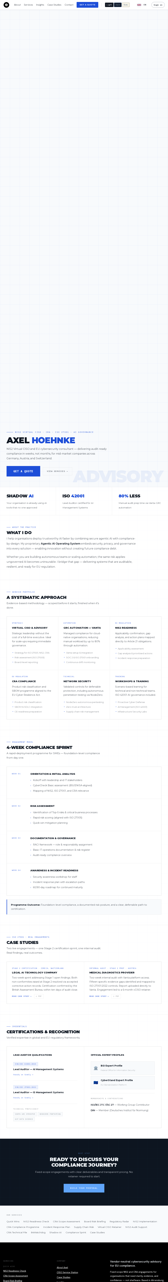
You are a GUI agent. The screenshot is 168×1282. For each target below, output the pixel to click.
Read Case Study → (22, 996)
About (17, 4)
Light (109, 5)
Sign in (158, 5)
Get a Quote (87, 4)
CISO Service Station (67, 1272)
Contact (69, 4)
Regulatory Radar (119, 1221)
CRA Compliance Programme (23, 1227)
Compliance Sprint (76, 1232)
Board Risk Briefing (95, 1221)
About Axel (62, 1267)
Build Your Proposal (84, 1188)
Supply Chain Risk (84, 1227)
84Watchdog (38, 1232)
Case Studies (54, 4)
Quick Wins (13, 1221)
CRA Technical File (17, 1232)
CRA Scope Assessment (66, 1221)
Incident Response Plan (56, 1227)
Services (28, 4)
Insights (40, 4)
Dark (118, 5)
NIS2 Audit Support (136, 1227)
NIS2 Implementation (145, 1221)
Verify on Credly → (23, 1075)
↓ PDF (39, 996)
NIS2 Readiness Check (36, 1221)
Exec (126, 5)
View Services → (57, 471)
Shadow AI (55, 1232)
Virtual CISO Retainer (109, 1227)
